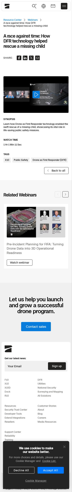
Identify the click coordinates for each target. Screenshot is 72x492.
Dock (7, 391)
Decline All (21, 470)
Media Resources (47, 421)
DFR (40, 379)
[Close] (64, 447)
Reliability (10, 435)
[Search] (34, 6)
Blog (40, 413)
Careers (42, 417)
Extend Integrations (15, 417)
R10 (7, 395)
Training (9, 439)
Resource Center (12, 19)
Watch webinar (19, 262)
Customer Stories (47, 405)
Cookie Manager (36, 480)
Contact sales (36, 327)
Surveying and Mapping (50, 391)
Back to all (58, 170)
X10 (7, 383)
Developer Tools (13, 413)
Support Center (13, 431)
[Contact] (53, 6)
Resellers (9, 421)
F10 (7, 379)
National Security (47, 387)
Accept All (50, 470)
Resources (10, 405)
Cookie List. (49, 460)
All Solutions (44, 395)
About (41, 409)
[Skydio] (8, 351)
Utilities (42, 383)
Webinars (33, 19)
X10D (8, 387)
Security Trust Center (16, 409)
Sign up (57, 366)
